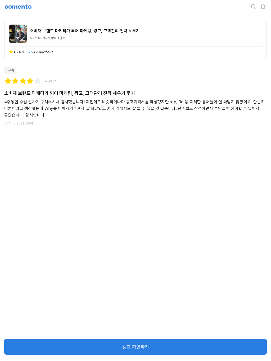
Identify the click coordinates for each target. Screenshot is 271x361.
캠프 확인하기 (135, 347)
